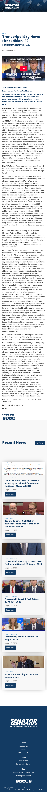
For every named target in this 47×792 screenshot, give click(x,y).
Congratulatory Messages (23, 772)
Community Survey (23, 764)
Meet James (24, 746)
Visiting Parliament (23, 776)
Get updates (23, 752)
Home (23, 743)
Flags (24, 769)
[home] (12, 6)
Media (23, 749)
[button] (41, 5)
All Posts (40, 443)
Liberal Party (23, 761)
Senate (23, 758)
